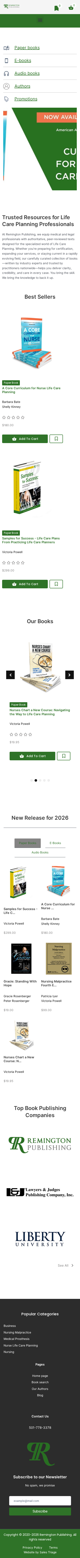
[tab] (28, 843)
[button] (40, 19)
